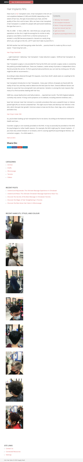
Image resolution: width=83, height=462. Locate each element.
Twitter (9, 147)
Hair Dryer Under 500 (14, 114)
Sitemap (8, 455)
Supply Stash (21, 460)
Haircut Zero (11, 138)
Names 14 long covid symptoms (63, 25)
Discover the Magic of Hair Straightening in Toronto (24, 200)
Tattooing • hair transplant (61, 20)
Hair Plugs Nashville (14, 52)
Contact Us (9, 448)
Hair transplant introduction (62, 22)
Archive (9, 165)
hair (17, 14)
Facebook (14, 147)
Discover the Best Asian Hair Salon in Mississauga (24, 203)
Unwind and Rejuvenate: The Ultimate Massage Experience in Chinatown (32, 191)
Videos (9, 177)
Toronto (10, 174)
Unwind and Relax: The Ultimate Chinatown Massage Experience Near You (32, 194)
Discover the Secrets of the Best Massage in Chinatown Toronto (29, 197)
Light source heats (59, 31)
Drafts (9, 168)
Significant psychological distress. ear (64, 33)
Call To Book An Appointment (21, 2)
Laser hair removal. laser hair (62, 28)
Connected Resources (13, 452)
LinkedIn (25, 147)
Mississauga (11, 171)
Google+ (20, 147)
